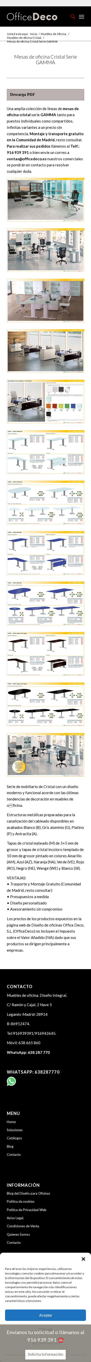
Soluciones (14, 1130)
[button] (83, 1259)
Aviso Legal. (15, 1218)
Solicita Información (45, 1354)
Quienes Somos (18, 1234)
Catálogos (14, 1138)
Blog (10, 1146)
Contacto (14, 1155)
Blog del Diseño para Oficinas (28, 1193)
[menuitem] (70, 16)
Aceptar (45, 1315)
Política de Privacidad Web (27, 1210)
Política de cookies (20, 1201)
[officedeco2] (38, 16)
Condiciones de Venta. (23, 1226)
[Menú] (81, 16)
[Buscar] (70, 16)
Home (11, 1122)
